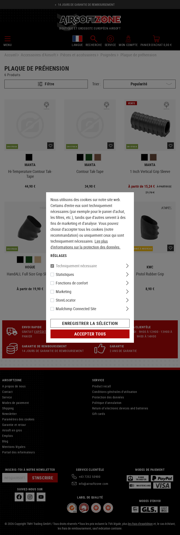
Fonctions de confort (72, 283)
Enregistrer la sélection (90, 323)
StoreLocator (66, 300)
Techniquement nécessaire (76, 265)
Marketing (63, 291)
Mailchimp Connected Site (76, 308)
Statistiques (65, 274)
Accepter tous (90, 334)
